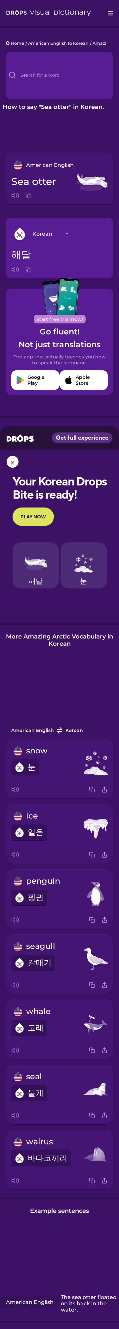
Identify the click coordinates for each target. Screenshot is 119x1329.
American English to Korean (58, 43)
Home (17, 43)
